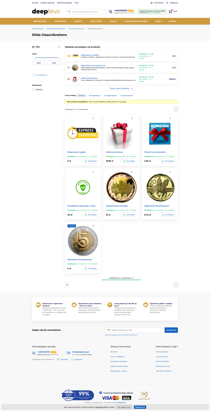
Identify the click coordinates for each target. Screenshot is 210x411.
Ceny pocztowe (162, 352)
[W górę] (67, 285)
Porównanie (158, 3)
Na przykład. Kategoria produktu (85, 12)
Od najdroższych (110, 95)
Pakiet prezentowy (89, 78)
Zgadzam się (140, 407)
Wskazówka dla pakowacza (93, 65)
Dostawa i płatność (48, 3)
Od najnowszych (127, 95)
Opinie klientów (162, 361)
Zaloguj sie (174, 3)
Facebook (64, 359)
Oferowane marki (163, 366)
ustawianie (99, 407)
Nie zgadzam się (124, 407)
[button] (121, 88)
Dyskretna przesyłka (64, 3)
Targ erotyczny (162, 357)
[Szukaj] (69, 11)
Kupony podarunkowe (119, 366)
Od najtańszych (94, 95)
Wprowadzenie (37, 29)
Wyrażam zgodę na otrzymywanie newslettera (121, 335)
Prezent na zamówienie (155, 152)
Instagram (78, 359)
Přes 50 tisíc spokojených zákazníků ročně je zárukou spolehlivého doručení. (89, 310)
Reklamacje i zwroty (118, 371)
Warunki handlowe (163, 371)
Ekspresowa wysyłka (90, 55)
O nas (76, 3)
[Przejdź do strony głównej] (46, 12)
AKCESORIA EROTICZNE (56, 29)
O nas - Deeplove (117, 357)
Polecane (81, 95)
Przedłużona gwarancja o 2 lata (81, 206)
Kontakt (35, 3)
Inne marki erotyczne (76, 29)
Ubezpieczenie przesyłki (117, 206)
